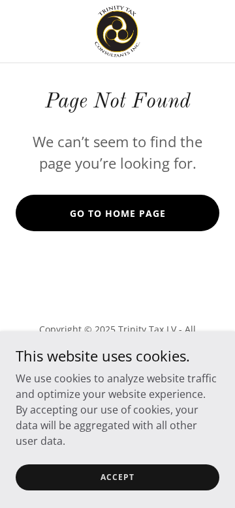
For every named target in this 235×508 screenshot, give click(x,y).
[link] (117, 31)
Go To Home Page (118, 213)
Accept (117, 477)
